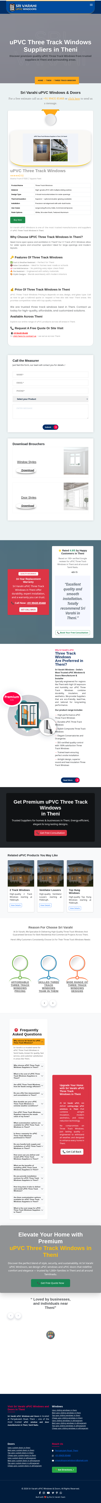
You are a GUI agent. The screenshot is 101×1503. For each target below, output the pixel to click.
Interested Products (31, 752)
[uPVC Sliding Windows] (50, 757)
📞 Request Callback (50, 778)
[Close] (78, 724)
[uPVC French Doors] (50, 763)
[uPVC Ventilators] (50, 768)
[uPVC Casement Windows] (50, 766)
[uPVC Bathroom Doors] (50, 760)
